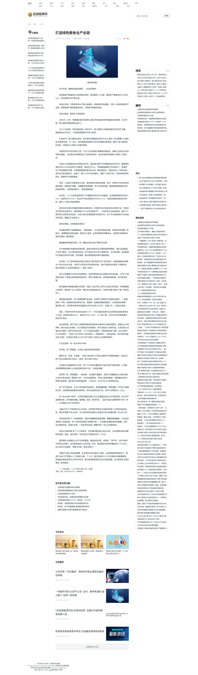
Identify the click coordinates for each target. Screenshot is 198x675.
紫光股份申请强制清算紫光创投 (148, 513)
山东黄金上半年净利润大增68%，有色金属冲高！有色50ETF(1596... (161, 463)
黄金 (83, 3)
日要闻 (33, 32)
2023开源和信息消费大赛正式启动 (149, 439)
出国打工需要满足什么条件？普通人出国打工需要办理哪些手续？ (160, 87)
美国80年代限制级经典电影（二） (149, 405)
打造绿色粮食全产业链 (66, 494)
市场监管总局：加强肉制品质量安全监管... (74, 497)
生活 (128, 6)
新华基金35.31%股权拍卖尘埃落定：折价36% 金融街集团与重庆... (161, 469)
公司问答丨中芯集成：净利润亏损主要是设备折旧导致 (156, 287)
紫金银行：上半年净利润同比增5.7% (150, 423)
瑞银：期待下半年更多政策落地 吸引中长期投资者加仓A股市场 (159, 504)
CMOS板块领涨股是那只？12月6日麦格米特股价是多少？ (37, 70)
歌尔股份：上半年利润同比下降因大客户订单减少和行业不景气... (160, 460)
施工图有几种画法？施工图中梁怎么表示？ (152, 81)
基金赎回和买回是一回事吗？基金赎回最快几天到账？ (36, 48)
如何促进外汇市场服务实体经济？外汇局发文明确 (156, 198)
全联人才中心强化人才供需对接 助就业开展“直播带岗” (156, 411)
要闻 (51, 3)
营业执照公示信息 (56, 670)
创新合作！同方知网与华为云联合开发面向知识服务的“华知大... (160, 429)
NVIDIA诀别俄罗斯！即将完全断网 (149, 299)
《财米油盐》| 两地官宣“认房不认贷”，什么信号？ (155, 408)
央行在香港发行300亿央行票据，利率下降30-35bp (157, 188)
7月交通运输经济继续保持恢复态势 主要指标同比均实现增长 (158, 346)
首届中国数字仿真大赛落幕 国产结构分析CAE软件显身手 (157, 131)
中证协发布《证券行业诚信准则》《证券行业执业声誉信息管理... (162, 195)
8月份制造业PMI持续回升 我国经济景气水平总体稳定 (156, 343)
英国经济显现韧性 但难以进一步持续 (150, 358)
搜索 (166, 16)
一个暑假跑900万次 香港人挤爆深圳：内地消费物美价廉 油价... (160, 241)
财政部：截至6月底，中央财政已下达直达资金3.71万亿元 (157, 417)
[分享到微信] (128, 39)
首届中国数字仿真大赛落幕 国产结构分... (73, 510)
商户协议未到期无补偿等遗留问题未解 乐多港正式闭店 (158, 178)
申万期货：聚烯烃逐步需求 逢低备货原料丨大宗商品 (156, 466)
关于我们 (40, 663)
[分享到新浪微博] (124, 39)
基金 (72, 6)
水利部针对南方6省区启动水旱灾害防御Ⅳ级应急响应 (156, 432)
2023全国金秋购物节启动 (146, 290)
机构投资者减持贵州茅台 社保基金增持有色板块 (154, 315)
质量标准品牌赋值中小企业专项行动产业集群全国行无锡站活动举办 (161, 296)
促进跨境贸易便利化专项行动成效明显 (72, 490)
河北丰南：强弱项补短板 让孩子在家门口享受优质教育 (156, 507)
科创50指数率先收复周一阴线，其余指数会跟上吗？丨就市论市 (160, 485)
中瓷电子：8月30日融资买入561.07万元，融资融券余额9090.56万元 (162, 337)
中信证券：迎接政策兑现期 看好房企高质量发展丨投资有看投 (159, 318)
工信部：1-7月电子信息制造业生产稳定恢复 (152, 327)
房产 (106, 6)
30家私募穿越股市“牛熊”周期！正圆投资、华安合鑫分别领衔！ (159, 451)
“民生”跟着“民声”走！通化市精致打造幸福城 (152, 374)
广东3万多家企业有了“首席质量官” (149, 389)
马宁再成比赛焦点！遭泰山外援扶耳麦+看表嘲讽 (154, 231)
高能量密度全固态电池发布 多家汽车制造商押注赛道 (156, 479)
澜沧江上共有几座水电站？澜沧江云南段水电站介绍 (155, 84)
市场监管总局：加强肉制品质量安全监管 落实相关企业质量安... (159, 119)
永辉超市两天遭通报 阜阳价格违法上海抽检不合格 (157, 191)
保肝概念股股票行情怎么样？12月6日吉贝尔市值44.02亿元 (36, 63)
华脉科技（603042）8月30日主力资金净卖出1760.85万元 (158, 392)
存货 (136, 3)
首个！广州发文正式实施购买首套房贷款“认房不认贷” (156, 473)
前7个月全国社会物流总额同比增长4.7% (151, 361)
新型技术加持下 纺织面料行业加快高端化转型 (153, 330)
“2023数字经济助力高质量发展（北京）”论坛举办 (154, 435)
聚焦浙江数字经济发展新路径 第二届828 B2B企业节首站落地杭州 (160, 482)
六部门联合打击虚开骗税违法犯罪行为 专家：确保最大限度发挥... (162, 202)
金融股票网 (65, 666)
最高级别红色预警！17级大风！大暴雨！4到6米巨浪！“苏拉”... (159, 312)
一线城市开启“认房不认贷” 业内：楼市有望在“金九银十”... (157, 306)
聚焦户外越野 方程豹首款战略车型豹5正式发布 (154, 275)
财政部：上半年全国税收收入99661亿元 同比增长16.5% (157, 426)
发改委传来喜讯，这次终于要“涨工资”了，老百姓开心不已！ (158, 244)
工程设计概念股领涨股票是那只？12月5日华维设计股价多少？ (36, 85)
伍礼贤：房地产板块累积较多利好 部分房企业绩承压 (156, 321)
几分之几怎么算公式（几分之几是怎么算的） (153, 516)
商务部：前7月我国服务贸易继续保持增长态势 (153, 128)
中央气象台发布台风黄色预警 (147, 525)
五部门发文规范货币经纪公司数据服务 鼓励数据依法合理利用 (159, 457)
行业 (62, 3)
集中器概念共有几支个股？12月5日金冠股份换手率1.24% (36, 100)
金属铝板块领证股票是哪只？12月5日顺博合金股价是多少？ (36, 92)
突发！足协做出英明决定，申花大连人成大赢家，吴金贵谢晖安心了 (161, 256)
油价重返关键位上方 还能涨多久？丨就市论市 (153, 445)
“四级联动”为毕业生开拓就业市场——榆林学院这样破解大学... (159, 349)
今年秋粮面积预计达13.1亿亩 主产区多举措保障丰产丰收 (157, 522)
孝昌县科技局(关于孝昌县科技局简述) (150, 488)
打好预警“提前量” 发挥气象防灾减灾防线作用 (155, 205)
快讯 (72, 3)
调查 (117, 6)
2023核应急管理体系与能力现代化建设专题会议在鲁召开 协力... (160, 235)
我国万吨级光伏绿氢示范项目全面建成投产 (152, 355)
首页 (30, 4)
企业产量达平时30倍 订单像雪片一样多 (153, 181)
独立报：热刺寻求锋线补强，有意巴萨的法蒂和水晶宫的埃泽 (159, 395)
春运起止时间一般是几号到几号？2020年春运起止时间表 (157, 93)
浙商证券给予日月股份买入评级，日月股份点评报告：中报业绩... (160, 281)
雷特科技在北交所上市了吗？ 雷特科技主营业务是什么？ (157, 75)
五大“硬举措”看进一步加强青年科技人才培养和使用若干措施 (158, 371)
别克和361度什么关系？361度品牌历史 (151, 96)
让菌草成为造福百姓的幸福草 (69, 487)
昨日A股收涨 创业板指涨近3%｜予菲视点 (152, 497)
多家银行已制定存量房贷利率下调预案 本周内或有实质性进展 (159, 528)
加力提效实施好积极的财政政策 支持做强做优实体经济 (156, 364)
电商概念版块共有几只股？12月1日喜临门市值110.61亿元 (36, 107)
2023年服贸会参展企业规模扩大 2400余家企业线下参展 (157, 269)
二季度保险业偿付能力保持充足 (148, 377)
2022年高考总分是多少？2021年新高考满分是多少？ (156, 90)
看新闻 (125, 3)
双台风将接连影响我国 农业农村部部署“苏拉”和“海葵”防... (157, 510)
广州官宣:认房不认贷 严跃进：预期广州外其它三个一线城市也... (160, 476)
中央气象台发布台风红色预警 (147, 340)
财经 (40, 3)
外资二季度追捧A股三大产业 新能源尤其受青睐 (154, 324)
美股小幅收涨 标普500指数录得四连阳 (151, 367)
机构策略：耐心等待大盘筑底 (147, 500)
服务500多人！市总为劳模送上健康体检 (151, 414)
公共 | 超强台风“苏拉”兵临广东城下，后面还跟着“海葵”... (157, 284)
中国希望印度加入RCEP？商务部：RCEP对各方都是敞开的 (158, 122)
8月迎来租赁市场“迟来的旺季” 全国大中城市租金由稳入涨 (157, 309)
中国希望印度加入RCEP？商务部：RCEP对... (75, 500)
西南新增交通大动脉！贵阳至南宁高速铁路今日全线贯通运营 (159, 380)
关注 (104, 3)
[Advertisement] (167, 48)
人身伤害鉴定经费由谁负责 (147, 398)
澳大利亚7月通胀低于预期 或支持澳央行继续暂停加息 (156, 448)
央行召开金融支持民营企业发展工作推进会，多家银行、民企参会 (160, 454)
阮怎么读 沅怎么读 (144, 442)
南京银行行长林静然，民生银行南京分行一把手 (156, 184)
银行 (83, 6)
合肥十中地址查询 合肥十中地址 (148, 238)
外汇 (51, 6)
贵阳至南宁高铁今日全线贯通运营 (149, 383)
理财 (93, 3)
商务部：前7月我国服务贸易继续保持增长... (74, 506)
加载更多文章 (92, 647)
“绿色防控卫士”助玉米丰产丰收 (148, 519)
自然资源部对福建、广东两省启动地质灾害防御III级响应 (157, 278)
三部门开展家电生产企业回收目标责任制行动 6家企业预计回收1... (163, 208)
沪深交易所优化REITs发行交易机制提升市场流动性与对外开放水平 (161, 494)
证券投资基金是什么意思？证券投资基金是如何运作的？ (36, 40)
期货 (40, 6)
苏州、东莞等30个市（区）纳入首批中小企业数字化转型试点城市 (160, 303)
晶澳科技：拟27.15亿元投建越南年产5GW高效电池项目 (157, 250)
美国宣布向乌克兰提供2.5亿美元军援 (150, 491)
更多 (167, 71)
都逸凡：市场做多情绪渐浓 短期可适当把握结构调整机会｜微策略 (160, 333)
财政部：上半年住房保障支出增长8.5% (151, 420)
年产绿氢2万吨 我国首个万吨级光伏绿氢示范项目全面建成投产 (159, 352)
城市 (114, 3)
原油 (62, 6)
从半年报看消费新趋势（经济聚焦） (150, 386)
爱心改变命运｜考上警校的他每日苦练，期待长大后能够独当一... (160, 401)
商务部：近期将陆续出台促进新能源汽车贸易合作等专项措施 (159, 125)
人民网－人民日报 (83, 38)
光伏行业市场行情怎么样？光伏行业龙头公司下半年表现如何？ (159, 78)
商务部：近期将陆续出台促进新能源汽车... (74, 503)
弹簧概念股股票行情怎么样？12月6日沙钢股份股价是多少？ (36, 77)
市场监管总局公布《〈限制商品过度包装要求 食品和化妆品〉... (159, 272)
